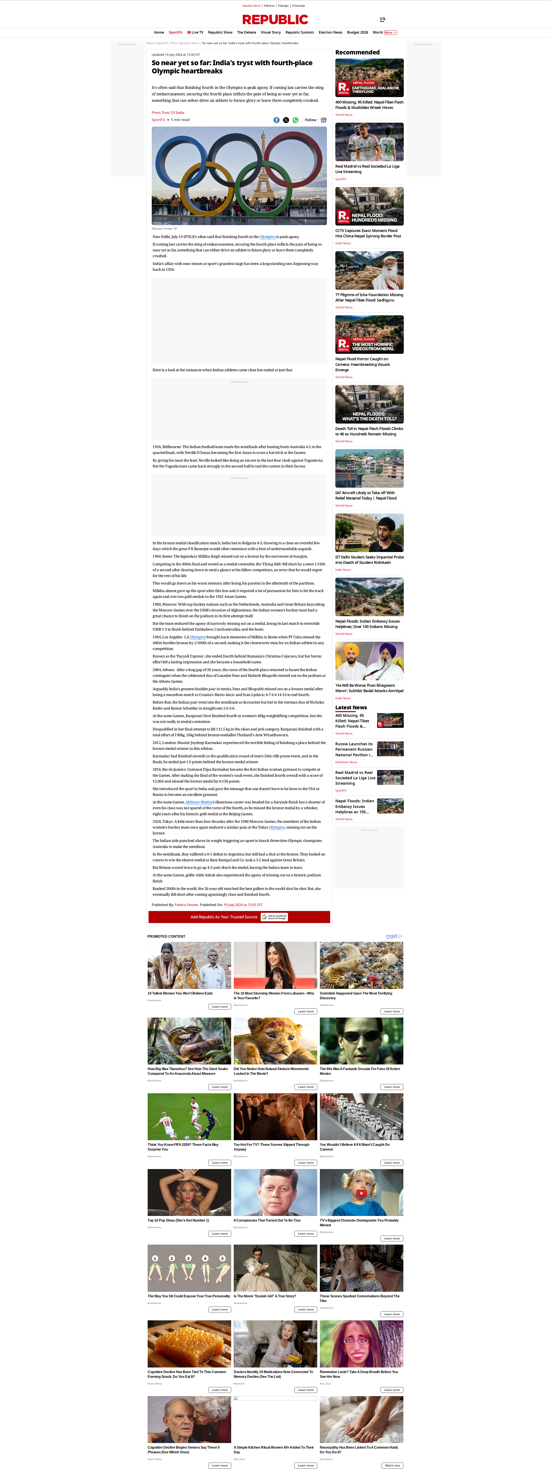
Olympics (267, 236)
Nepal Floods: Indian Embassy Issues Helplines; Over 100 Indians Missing (367, 624)
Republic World (251, 6)
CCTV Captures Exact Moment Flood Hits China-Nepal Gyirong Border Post (368, 233)
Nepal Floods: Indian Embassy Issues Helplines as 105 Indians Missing (354, 809)
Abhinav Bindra (199, 802)
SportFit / (163, 43)
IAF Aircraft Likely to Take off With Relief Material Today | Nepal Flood (365, 495)
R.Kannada (298, 6)
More (388, 33)
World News (344, 114)
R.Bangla (283, 6)
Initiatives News (346, 762)
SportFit (158, 119)
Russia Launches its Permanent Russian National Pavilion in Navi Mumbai (354, 752)
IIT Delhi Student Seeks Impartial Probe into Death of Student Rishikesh (369, 559)
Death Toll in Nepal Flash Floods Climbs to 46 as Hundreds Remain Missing (369, 431)
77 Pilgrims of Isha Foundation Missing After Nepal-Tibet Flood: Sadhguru (369, 297)
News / (151, 43)
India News (343, 243)
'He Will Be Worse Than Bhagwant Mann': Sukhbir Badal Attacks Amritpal (369, 688)
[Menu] (380, 19)
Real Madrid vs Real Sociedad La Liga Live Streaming (367, 169)
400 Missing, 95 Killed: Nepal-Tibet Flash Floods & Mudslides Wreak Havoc (369, 104)
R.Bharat (269, 6)
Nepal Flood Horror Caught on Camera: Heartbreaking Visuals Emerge (362, 364)
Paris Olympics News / (185, 43)
